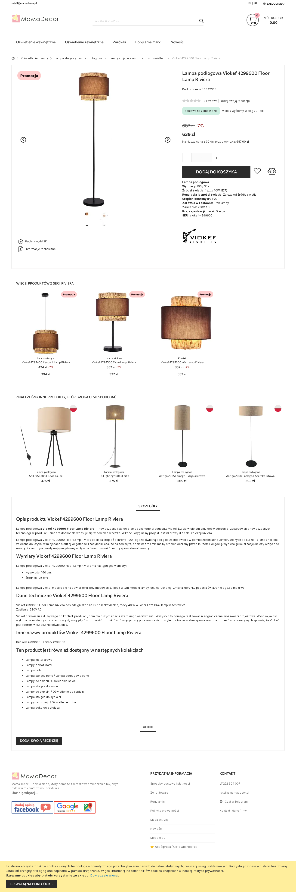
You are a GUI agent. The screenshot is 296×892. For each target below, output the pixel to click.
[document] (148, 876)
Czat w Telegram (236, 801)
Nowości (156, 828)
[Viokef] (199, 254)
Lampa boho (34, 670)
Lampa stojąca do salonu (42, 686)
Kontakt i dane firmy (233, 810)
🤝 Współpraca (160, 846)
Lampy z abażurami (38, 665)
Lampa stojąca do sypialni (43, 697)
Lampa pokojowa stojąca (42, 707)
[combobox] (148, 20)
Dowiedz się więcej (104, 875)
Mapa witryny (159, 819)
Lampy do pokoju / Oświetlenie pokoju (51, 702)
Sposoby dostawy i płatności (170, 783)
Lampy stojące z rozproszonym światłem (137, 58)
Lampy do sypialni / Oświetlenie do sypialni (54, 691)
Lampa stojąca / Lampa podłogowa (78, 58)
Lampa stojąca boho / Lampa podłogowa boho (57, 675)
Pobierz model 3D (36, 241)
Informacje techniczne (40, 249)
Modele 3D (158, 837)
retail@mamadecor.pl (234, 792)
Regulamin (157, 801)
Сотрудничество (185, 846)
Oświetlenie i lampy (34, 58)
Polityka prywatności (164, 810)
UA (256, 3)
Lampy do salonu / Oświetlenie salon (50, 681)
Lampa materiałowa (38, 659)
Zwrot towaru (159, 792)
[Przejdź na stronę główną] (13, 58)
